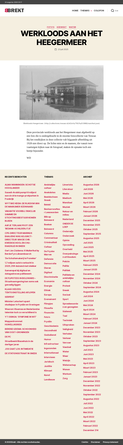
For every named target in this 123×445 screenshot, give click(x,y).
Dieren (47, 268)
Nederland (68, 219)
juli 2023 (88, 350)
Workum (67, 374)
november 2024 (91, 278)
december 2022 (91, 381)
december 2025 (91, 220)
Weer (65, 356)
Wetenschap (69, 365)
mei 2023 (88, 359)
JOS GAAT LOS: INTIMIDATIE (19, 349)
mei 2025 (88, 251)
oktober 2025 (90, 229)
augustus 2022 (91, 399)
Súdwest (62, 27)
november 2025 (91, 225)
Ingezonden (50, 348)
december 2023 (91, 327)
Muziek (66, 207)
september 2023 (92, 341)
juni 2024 (88, 300)
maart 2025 (89, 260)
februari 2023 (90, 372)
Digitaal (48, 272)
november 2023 (91, 332)
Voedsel (67, 347)
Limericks (68, 184)
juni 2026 (88, 193)
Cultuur (48, 247)
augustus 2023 (91, 345)
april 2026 (88, 202)
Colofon (99, 10)
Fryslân (48, 321)
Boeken (48, 224)
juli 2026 (88, 189)
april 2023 (88, 363)
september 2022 (92, 394)
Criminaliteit (50, 242)
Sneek (66, 290)
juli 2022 (88, 403)
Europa (48, 294)
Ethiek (47, 290)
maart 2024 (89, 314)
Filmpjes (48, 303)
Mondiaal (67, 202)
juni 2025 (88, 247)
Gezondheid (50, 330)
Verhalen (67, 333)
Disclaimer (95, 442)
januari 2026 (90, 216)
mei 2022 (88, 412)
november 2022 (91, 385)
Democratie (50, 263)
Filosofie (48, 308)
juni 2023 (88, 354)
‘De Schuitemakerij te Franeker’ (20, 258)
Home (75, 10)
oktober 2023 (90, 336)
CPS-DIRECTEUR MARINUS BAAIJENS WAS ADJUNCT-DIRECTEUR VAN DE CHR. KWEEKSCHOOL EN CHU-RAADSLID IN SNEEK (18, 239)
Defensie (48, 259)
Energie (48, 286)
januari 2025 (90, 269)
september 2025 (92, 234)
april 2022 (88, 417)
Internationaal (51, 352)
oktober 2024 (90, 283)
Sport (65, 299)
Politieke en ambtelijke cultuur (68, 278)
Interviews (49, 357)
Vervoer (67, 342)
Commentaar (51, 238)
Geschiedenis (51, 326)
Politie (66, 266)
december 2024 (91, 274)
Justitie (48, 366)
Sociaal (66, 294)
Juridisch (49, 361)
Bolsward (49, 229)
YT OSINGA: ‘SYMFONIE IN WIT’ (20, 317)
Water (72, 27)
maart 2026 (89, 207)
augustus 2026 (91, 184)
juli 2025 (88, 242)
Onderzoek (68, 236)
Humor (47, 339)
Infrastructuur (51, 344)
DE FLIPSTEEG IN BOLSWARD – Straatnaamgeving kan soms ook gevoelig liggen (21, 281)
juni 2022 (88, 408)
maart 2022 (89, 421)
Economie (49, 281)
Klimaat (48, 370)
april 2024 (88, 309)
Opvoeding (68, 244)
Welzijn (66, 360)
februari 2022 (90, 425)
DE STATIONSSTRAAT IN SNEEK (21, 353)
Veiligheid (68, 329)
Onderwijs (68, 231)
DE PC (8, 336)
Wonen (66, 369)
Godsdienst (50, 335)
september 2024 (92, 287)
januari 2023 (90, 376)
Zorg (65, 378)
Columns (48, 233)
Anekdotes (49, 192)
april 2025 (88, 256)
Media (66, 193)
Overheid (67, 249)
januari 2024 (90, 323)
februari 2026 (90, 211)
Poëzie (66, 261)
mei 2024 (88, 305)
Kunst (47, 375)
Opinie (66, 240)
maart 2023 (89, 367)
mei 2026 (88, 198)
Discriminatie (51, 277)
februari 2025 (90, 265)
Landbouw (49, 379)
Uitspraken (68, 324)
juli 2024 (88, 296)
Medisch (67, 198)
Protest (66, 286)
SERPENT (9, 297)
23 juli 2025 (63, 49)
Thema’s (84, 10)
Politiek (66, 270)
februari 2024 (90, 318)
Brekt (13, 442)
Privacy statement (110, 442)
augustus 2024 (91, 292)
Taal (65, 316)
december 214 (90, 430)
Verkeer (67, 338)
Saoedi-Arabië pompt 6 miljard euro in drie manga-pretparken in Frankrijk (22, 195)
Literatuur (68, 189)
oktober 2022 (90, 390)
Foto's (50, 27)
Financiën (49, 312)
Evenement (50, 299)
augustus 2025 (91, 238)
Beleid (47, 204)
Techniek (67, 320)
